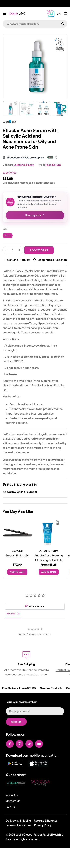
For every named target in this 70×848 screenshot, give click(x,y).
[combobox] (35, 24)
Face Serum (53, 164)
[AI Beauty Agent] (50, 13)
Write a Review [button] (36, 606)
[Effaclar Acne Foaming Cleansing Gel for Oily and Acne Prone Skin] (48, 532)
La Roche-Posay (23, 164)
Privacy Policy (43, 825)
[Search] (63, 24)
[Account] (59, 13)
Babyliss (17, 551)
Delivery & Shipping (18, 820)
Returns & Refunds (45, 820)
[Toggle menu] (5, 13)
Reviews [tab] (11, 613)
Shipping (23, 182)
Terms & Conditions (18, 825)
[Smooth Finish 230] (17, 532)
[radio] (8, 235)
